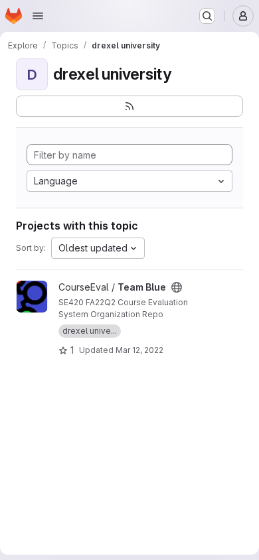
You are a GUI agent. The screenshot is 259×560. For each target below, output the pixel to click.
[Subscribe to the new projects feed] (129, 106)
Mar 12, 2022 (139, 350)
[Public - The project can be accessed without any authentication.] (176, 287)
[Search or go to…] (207, 16)
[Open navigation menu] (37, 16)
